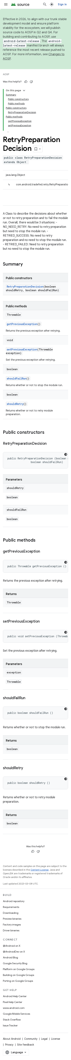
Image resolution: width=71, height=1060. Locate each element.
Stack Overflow (12, 1019)
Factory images (12, 924)
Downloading (10, 912)
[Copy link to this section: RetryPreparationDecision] (50, 444)
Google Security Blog (15, 963)
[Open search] (45, 4)
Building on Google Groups (18, 975)
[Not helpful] (31, 81)
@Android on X (11, 945)
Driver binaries (11, 930)
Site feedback (25, 1044)
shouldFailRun (16, 378)
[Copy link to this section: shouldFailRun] (29, 698)
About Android (12, 1038)
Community (31, 1038)
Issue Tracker (10, 1025)
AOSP (6, 74)
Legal (44, 1038)
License (55, 1038)
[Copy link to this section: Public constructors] (48, 432)
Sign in (62, 4)
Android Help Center (15, 996)
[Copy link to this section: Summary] (26, 264)
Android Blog (10, 957)
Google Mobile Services (16, 1013)
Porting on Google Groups (18, 980)
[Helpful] (26, 81)
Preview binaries (12, 918)
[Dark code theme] (66, 454)
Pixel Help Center (12, 1002)
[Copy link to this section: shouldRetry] (26, 768)
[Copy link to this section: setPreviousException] (43, 621)
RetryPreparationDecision (25, 286)
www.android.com (14, 1008)
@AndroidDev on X (14, 951)
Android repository (13, 901)
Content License (40, 869)
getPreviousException (22, 324)
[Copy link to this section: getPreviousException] (43, 551)
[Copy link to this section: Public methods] (39, 540)
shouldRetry (15, 404)
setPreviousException (22, 349)
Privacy (9, 1044)
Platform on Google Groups (18, 969)
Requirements (11, 907)
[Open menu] (5, 4)
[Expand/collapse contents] (24, 90)
